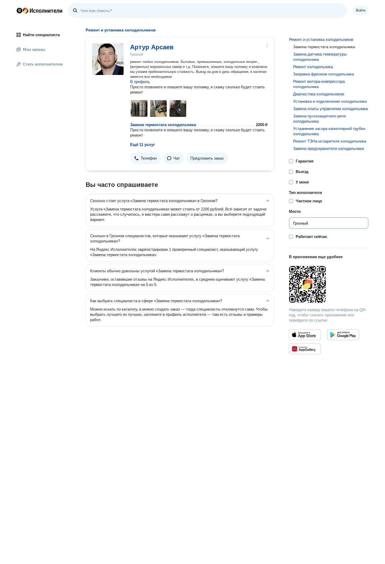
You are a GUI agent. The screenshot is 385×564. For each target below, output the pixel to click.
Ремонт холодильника (313, 66)
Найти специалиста (41, 34)
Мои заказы (34, 49)
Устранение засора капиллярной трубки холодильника (329, 131)
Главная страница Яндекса (19, 10)
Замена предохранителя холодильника (328, 148)
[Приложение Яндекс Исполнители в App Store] (305, 334)
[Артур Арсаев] (108, 59)
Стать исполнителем (43, 64)
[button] (145, 158)
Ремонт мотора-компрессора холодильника (319, 84)
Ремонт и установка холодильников (321, 39)
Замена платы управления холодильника (330, 108)
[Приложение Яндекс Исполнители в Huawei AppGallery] (305, 348)
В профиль (140, 81)
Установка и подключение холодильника (330, 101)
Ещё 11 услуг (142, 144)
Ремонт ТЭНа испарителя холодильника (329, 141)
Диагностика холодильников (318, 94)
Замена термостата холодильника (163, 124)
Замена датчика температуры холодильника (320, 57)
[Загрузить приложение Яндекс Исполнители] (328, 284)
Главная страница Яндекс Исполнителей (39, 10)
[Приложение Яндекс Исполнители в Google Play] (343, 334)
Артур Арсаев (152, 47)
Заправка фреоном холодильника (323, 74)
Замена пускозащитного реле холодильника (319, 118)
